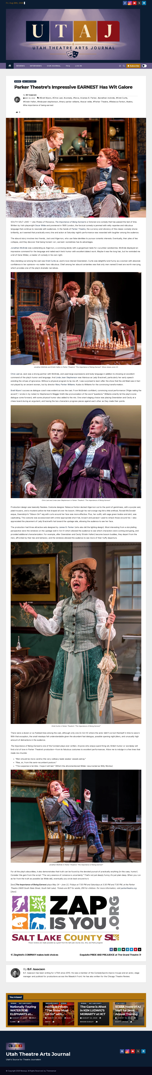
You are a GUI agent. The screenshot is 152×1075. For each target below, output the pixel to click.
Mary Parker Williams (65, 384)
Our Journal (54, 66)
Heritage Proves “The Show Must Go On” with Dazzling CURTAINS (56, 1014)
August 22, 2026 (90, 1018)
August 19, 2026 (125, 1018)
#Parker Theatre (100, 101)
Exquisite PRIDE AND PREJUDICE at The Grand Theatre (109, 954)
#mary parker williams (69, 101)
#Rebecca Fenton (117, 101)
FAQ (68, 66)
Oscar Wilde (40, 225)
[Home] (10, 66)
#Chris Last (57, 98)
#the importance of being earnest (38, 105)
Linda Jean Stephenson (66, 377)
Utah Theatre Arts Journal (38, 1054)
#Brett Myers (45, 98)
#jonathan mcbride (106, 98)
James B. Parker (66, 527)
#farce (76, 98)
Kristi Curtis (51, 261)
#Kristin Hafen (29, 101)
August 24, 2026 (55, 1018)
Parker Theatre (79, 229)
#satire (129, 101)
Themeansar (51, 1071)
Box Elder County (52, 1003)
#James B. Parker (88, 98)
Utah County (120, 1003)
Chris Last (15, 374)
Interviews (36, 66)
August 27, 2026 (20, 1018)
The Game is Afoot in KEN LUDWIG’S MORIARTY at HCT (93, 1010)
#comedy (68, 98)
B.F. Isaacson (31, 95)
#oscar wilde (86, 101)
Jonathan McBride (19, 248)
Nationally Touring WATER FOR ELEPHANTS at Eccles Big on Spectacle (23, 1014)
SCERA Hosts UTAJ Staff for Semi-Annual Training (128, 1010)
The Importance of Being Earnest (69, 222)
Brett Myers (16, 390)
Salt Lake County (29, 81)
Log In (78, 66)
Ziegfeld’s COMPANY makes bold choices (35, 954)
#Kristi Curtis (121, 98)
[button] (124, 66)
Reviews (20, 66)
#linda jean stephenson (47, 101)
